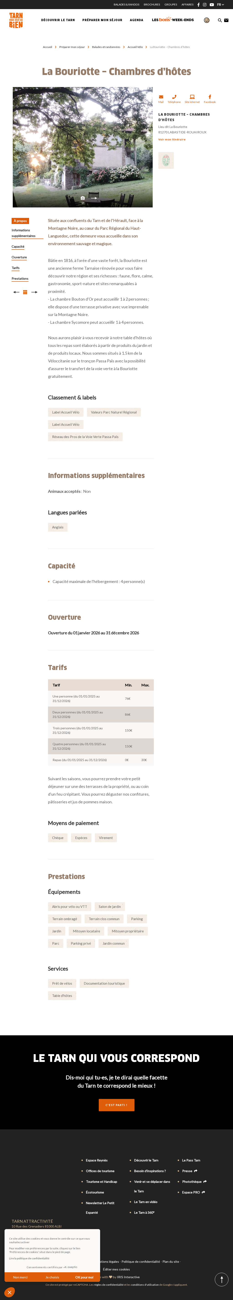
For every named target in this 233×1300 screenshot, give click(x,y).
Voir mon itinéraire (172, 139)
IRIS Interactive (128, 1277)
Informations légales (104, 1261)
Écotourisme (95, 1192)
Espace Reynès (97, 1160)
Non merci (20, 1277)
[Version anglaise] (20, 1160)
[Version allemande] (26, 1160)
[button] (9, 1292)
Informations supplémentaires (23, 233)
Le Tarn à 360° (144, 1212)
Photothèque (192, 1181)
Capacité (18, 246)
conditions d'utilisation (145, 1284)
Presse (187, 1171)
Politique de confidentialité (141, 1261)
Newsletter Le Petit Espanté (100, 1207)
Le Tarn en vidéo (145, 1202)
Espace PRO (191, 1192)
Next (94, 199)
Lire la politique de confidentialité (29, 1258)
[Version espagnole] (33, 1160)
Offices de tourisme (100, 1171)
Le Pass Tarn (191, 1160)
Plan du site (170, 1261)
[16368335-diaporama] (83, 147)
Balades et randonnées (106, 47)
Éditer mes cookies (116, 1269)
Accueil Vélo (135, 47)
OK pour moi (84, 1277)
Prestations (20, 278)
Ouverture (19, 257)
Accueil (47, 47)
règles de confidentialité (109, 1284)
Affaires (187, 4)
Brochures (152, 4)
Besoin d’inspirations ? (150, 1171)
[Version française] (14, 1160)
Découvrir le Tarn (58, 20)
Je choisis (52, 1277)
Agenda (136, 20)
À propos (20, 221)
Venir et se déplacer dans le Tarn (152, 1186)
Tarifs (16, 268)
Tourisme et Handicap (101, 1181)
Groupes (171, 4)
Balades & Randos (126, 4)
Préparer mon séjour (72, 47)
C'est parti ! (117, 1105)
